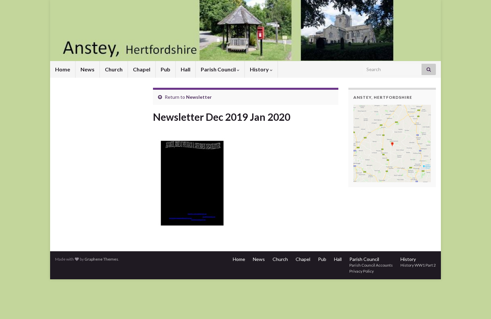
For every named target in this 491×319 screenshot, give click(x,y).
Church (114, 69)
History (260, 69)
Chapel (141, 69)
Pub (165, 69)
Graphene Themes (101, 259)
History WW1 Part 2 (418, 265)
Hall (185, 69)
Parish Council (219, 69)
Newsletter (199, 97)
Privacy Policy (361, 271)
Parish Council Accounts (371, 265)
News (87, 69)
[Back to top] (476, 304)
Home (62, 69)
